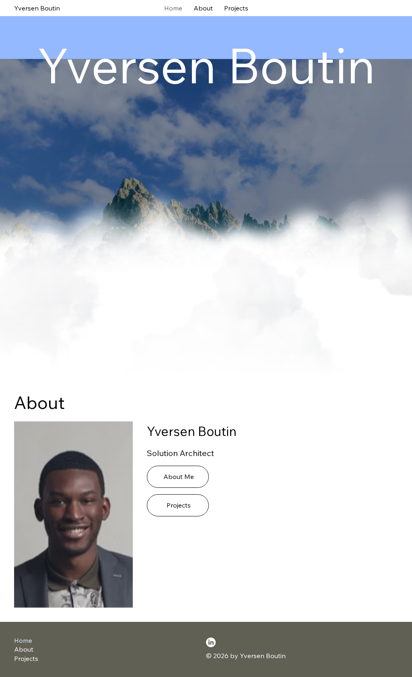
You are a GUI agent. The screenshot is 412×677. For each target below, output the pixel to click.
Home (23, 640)
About (23, 649)
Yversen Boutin (37, 8)
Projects (26, 658)
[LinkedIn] (211, 642)
